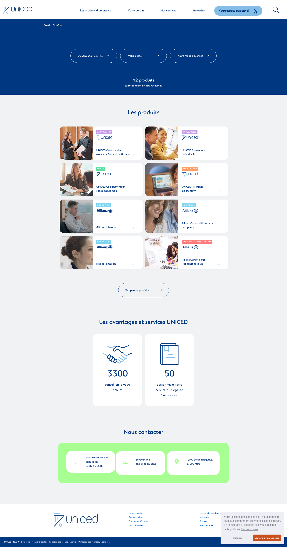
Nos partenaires (136, 525)
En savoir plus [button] (249, 529)
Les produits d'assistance (210, 513)
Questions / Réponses (138, 521)
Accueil (47, 25)
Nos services (205, 517)
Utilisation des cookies (58, 542)
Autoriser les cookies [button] (267, 538)
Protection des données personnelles (94, 542)
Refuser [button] (237, 538)
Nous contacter (206, 525)
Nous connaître (135, 513)
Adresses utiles (135, 517)
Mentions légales (39, 542)
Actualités (204, 521)
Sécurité (73, 542)
